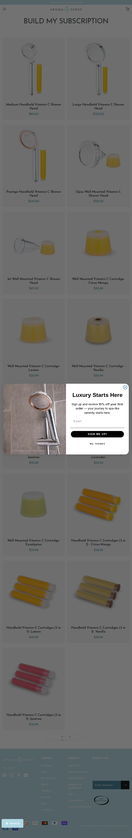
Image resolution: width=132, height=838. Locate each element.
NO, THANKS (97, 444)
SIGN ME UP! (97, 434)
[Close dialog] (125, 387)
